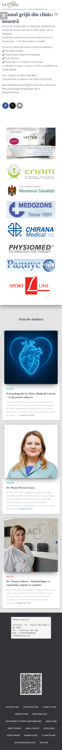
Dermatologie (21, 714)
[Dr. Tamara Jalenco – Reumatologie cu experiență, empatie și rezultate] (31, 545)
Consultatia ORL (30, 707)
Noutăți (10, 389)
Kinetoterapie (14, 728)
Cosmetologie (49, 707)
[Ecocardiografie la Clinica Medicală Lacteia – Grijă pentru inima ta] (31, 357)
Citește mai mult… (28, 415)
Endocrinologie (39, 714)
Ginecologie (51, 721)
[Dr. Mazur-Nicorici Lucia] (31, 451)
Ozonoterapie (13, 735)
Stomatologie (48, 735)
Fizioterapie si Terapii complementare (23, 721)
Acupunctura (12, 707)
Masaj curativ (32, 728)
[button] (3, 15)
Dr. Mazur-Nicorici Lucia (20, 487)
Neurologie (49, 728)
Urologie (44, 743)
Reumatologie (30, 735)
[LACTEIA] (11, 4)
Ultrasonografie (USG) (24, 743)
